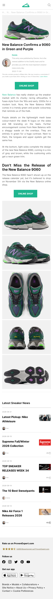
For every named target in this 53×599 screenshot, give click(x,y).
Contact (6, 591)
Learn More (43, 76)
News (9, 12)
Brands (5, 584)
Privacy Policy (35, 587)
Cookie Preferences (23, 591)
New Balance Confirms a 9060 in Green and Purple (31, 12)
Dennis (14, 55)
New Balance (9, 94)
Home (4, 12)
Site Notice (8, 587)
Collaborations (29, 584)
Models (15, 584)
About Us (21, 587)
